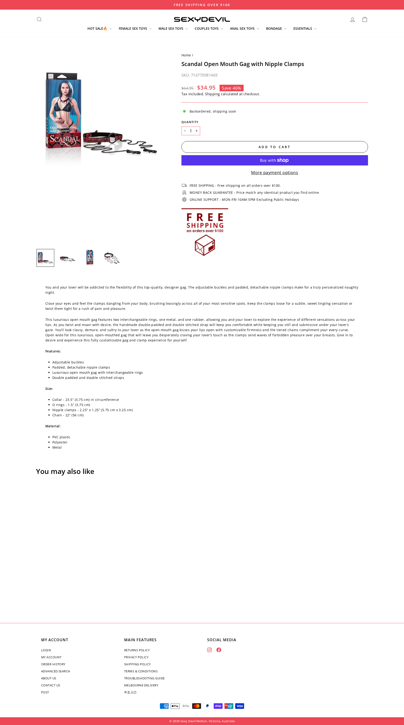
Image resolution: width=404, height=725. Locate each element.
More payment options (274, 172)
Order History (53, 664)
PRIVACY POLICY (136, 657)
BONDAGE (274, 28)
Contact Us (50, 685)
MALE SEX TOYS (171, 28)
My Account (51, 657)
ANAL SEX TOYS (243, 28)
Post (45, 692)
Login (46, 650)
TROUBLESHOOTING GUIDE (144, 678)
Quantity (189, 122)
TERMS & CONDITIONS (141, 671)
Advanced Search (55, 671)
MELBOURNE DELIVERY (141, 685)
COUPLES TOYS (207, 28)
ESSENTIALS (303, 28)
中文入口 (130, 692)
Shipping (212, 94)
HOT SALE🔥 (97, 28)
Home (186, 55)
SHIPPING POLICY (137, 664)
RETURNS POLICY (137, 650)
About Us (48, 678)
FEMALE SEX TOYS (133, 28)
